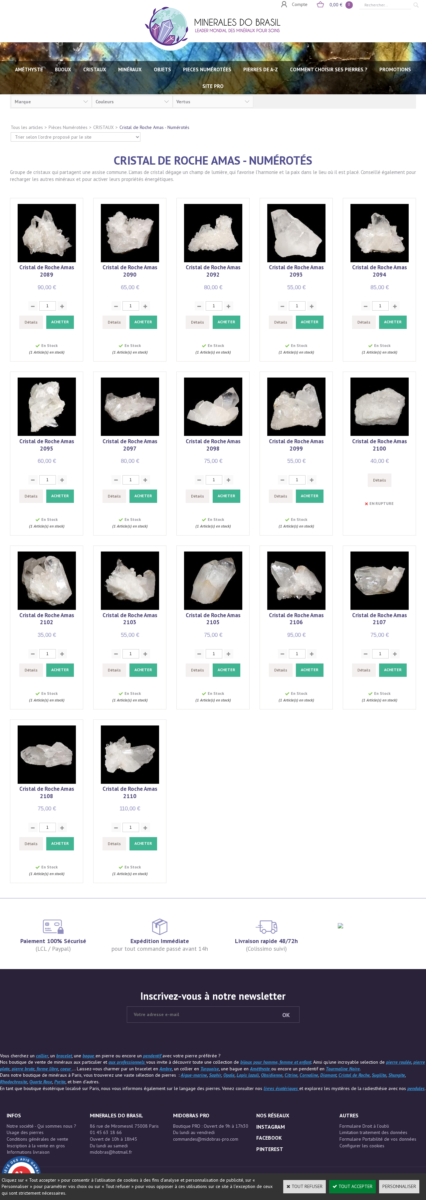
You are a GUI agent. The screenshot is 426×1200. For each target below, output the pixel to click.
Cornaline (309, 1075)
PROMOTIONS (395, 69)
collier (42, 1056)
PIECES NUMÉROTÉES (207, 69)
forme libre (47, 1069)
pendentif (152, 1056)
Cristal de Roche (354, 1075)
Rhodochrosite (13, 1082)
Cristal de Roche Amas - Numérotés (154, 127)
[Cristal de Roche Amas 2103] (130, 608)
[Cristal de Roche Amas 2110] (130, 782)
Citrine (291, 1075)
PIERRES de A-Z (260, 69)
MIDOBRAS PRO (191, 1115)
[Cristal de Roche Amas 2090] (130, 261)
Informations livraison (28, 1152)
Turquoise (209, 1069)
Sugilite (379, 1075)
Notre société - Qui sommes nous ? (41, 1126)
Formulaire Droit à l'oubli (364, 1126)
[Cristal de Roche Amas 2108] (47, 782)
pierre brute (23, 1069)
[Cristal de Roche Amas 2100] (379, 434)
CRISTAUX (94, 69)
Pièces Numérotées (68, 127)
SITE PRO (213, 86)
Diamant (328, 1075)
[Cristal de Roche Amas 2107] (379, 608)
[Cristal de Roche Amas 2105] (213, 608)
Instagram (270, 1126)
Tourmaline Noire (343, 1069)
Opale (229, 1075)
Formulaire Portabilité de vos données (377, 1139)
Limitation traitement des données (373, 1132)
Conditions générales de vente (37, 1139)
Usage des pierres (25, 1132)
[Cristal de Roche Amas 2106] (296, 608)
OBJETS (162, 69)
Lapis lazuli (248, 1075)
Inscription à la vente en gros (36, 1146)
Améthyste (260, 1069)
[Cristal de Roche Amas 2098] (213, 434)
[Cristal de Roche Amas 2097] (130, 434)
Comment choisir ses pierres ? (328, 69)
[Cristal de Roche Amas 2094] (379, 261)
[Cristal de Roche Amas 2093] (296, 261)
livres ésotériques (281, 1088)
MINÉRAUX (130, 69)
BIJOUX (63, 69)
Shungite (396, 1075)
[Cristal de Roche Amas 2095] (47, 434)
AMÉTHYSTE (29, 69)
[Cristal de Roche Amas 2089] (47, 261)
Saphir (215, 1075)
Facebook (269, 1137)
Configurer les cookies (361, 1146)
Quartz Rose (40, 1082)
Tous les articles (27, 127)
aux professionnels (127, 1062)
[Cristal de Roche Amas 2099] (296, 434)
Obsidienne (272, 1075)
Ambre (165, 1069)
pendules (416, 1088)
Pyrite (60, 1082)
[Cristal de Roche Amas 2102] (47, 608)
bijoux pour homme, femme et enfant (275, 1062)
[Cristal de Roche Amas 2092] (213, 261)
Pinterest (269, 1149)
